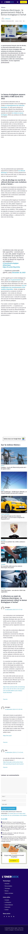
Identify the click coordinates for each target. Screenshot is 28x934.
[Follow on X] (7, 916)
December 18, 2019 (18, 272)
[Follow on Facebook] (4, 916)
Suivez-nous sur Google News (12, 438)
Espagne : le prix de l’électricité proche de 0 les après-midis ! (13, 468)
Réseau (3, 7)
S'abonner (23, 2)
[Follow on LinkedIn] (9, 916)
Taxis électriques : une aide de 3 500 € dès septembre (13, 591)
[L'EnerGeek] (9, 2)
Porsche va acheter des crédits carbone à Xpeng (13, 542)
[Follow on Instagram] (11, 916)
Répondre (5, 699)
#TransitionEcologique (10, 263)
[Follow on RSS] (14, 916)
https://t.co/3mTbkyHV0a (11, 267)
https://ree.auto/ (7, 735)
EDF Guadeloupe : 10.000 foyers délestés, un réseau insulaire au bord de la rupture (14, 492)
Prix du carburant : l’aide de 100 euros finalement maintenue (12, 833)
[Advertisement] (14, 79)
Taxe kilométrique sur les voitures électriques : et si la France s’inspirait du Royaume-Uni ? (12, 517)
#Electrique (7, 265)
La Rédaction (7, 18)
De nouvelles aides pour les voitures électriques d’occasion (11, 566)
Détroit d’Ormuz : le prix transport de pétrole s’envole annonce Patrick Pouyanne (13, 822)
